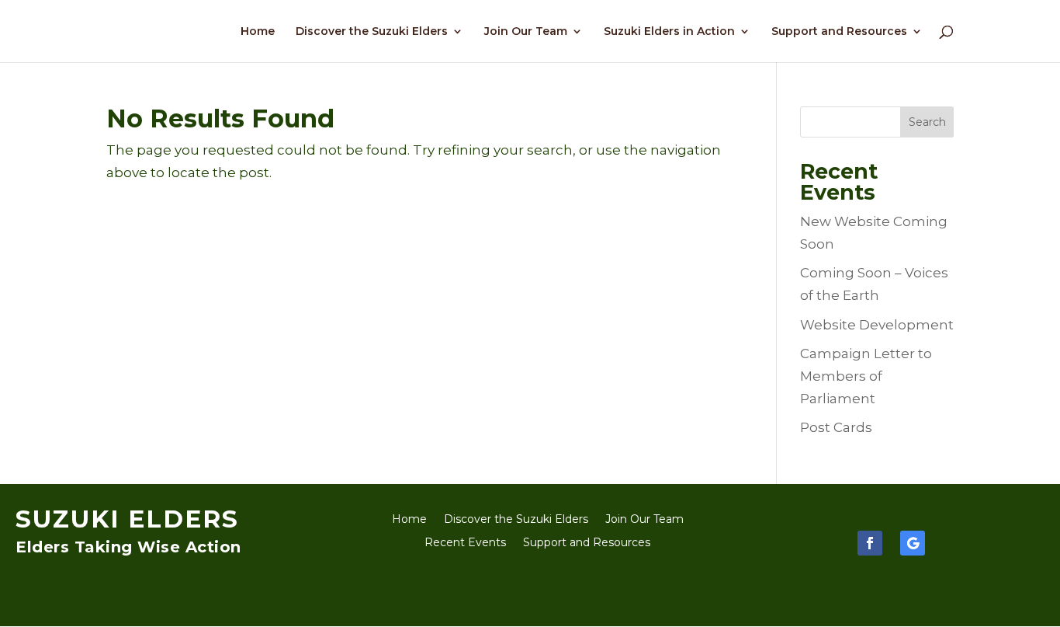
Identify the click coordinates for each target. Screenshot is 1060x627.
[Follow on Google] (912, 543)
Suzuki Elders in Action (669, 32)
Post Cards (836, 427)
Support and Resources (839, 32)
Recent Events (465, 543)
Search (927, 122)
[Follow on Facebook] (869, 543)
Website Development (877, 325)
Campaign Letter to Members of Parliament (866, 376)
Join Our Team (525, 32)
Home (258, 32)
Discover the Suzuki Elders (372, 32)
